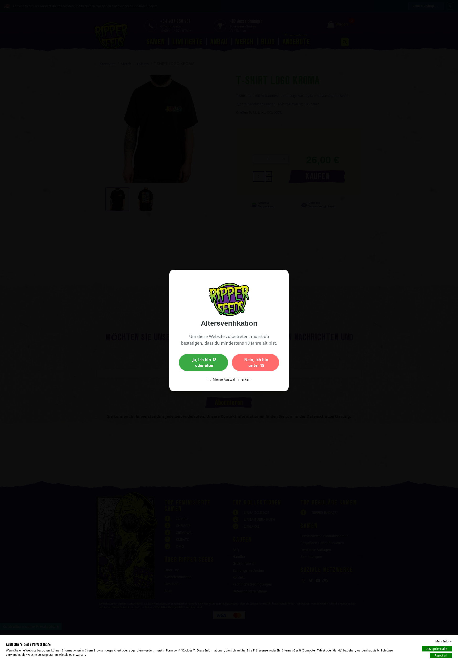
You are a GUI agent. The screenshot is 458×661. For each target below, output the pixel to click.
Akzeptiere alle (437, 648)
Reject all (441, 655)
